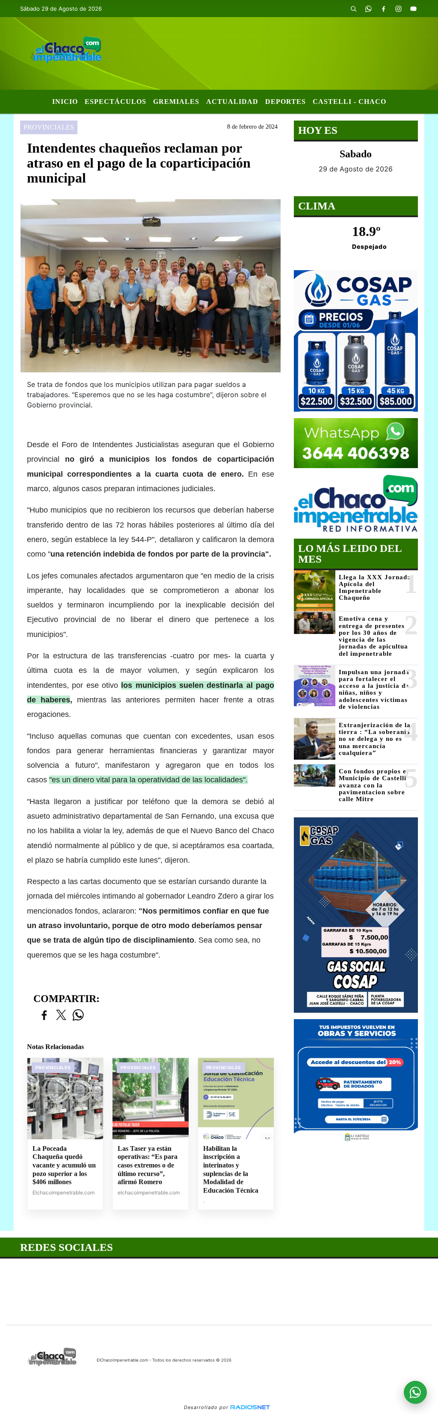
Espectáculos (115, 101)
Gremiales (176, 101)
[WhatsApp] (368, 8)
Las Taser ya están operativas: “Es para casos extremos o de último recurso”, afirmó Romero (148, 1165)
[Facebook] (383, 8)
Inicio (65, 101)
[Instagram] (398, 8)
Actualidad (232, 101)
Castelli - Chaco (349, 101)
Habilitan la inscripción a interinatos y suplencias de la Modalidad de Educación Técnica (230, 1169)
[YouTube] (413, 8)
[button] (353, 8)
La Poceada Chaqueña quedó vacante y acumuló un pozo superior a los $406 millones (64, 1165)
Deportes (285, 101)
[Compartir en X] (61, 1015)
